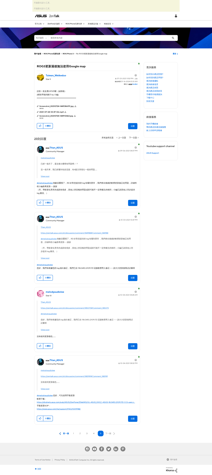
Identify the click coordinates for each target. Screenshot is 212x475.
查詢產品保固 (152, 87)
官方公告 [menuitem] (38, 24)
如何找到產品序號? (154, 77)
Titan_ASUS (46, 227)
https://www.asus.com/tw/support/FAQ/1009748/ (59, 409)
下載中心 (150, 98)
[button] (40, 125)
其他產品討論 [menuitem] (93, 24)
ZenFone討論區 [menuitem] (54, 24)
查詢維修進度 (152, 84)
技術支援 (150, 101)
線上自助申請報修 (154, 130)
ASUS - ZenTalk (47, 16)
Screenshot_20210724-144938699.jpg (56, 106)
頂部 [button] (39, 469)
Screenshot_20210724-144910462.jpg (56, 116)
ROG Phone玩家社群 (52, 54)
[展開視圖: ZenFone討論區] (61, 24)
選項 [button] (174, 54)
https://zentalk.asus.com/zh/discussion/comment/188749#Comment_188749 (74, 376)
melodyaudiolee (48, 158)
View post (45, 176)
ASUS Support (152, 153)
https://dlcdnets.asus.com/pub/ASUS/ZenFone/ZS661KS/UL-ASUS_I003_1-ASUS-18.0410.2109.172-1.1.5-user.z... (86, 402)
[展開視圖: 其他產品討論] (100, 24)
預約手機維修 (152, 124)
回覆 (133, 126)
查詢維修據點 (152, 81)
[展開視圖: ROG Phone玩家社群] (84, 24)
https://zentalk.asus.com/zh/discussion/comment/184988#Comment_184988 (74, 233)
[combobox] (113, 38)
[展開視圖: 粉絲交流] (113, 24)
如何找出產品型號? (154, 74)
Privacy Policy (60, 460)
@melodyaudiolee (45, 183)
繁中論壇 (37, 54)
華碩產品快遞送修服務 (156, 127)
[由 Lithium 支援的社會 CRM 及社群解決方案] (171, 469)
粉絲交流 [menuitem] (107, 24)
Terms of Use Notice (42, 460)
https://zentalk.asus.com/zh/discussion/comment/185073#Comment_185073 (75, 308)
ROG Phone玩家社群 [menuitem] (74, 24)
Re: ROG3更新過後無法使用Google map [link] (91, 54)
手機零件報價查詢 (154, 94)
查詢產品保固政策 (154, 91)
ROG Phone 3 (68, 54)
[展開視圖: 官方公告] (43, 24)
